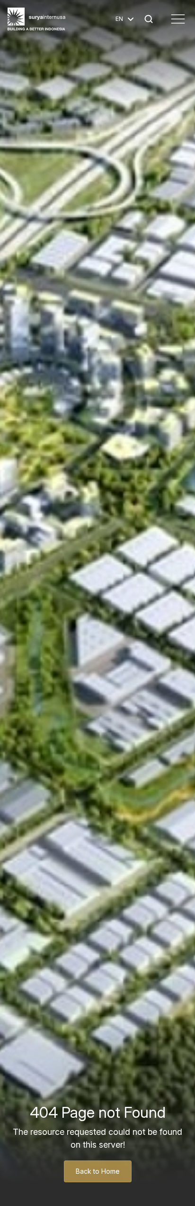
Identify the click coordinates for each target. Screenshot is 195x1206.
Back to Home (98, 1171)
